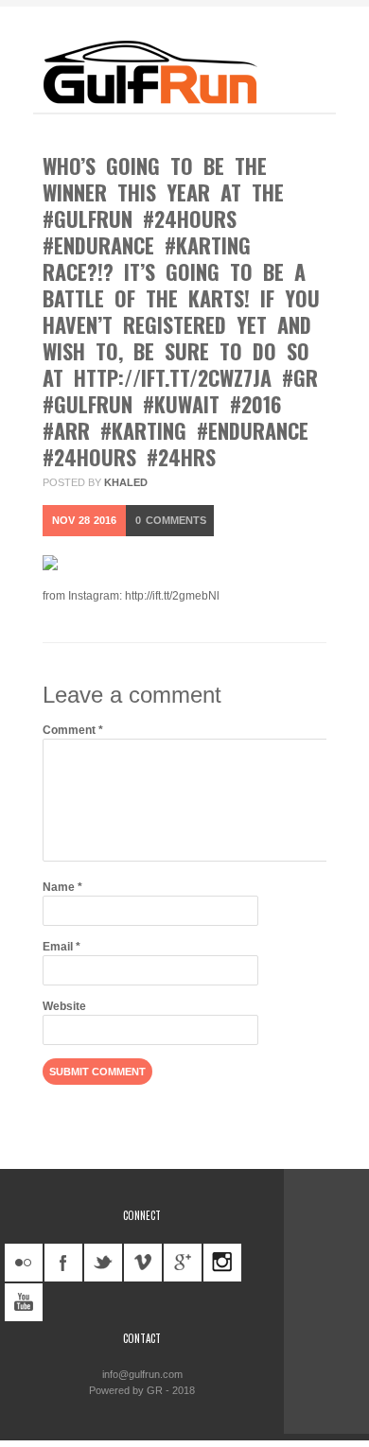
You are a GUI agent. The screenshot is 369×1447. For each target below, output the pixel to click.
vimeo (143, 1262)
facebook (63, 1262)
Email (61, 946)
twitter (103, 1262)
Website (64, 1006)
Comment (73, 730)
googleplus (183, 1262)
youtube (24, 1302)
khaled (126, 482)
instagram (222, 1262)
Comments (170, 520)
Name (62, 887)
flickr (24, 1262)
